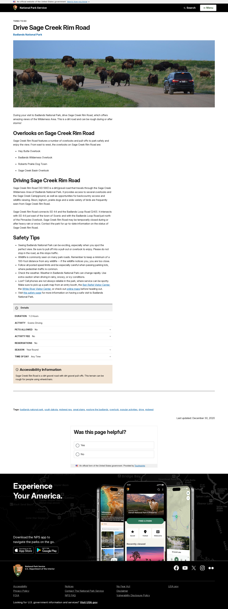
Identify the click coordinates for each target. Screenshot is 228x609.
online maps (73, 288)
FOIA (16, 595)
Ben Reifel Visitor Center (96, 284)
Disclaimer (122, 590)
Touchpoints (139, 465)
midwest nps (65, 409)
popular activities (128, 409)
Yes (83, 445)
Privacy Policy (21, 590)
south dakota (51, 409)
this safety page (32, 292)
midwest (149, 409)
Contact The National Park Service (84, 590)
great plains (79, 409)
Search (191, 7)
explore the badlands (97, 409)
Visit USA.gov (89, 602)
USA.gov (173, 586)
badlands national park (31, 409)
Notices (69, 586)
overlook (114, 409)
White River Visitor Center (36, 288)
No (82, 454)
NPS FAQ (70, 595)
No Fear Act (123, 586)
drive (141, 409)
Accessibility (20, 586)
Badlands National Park (27, 34)
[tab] (63, 336)
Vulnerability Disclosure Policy (133, 595)
